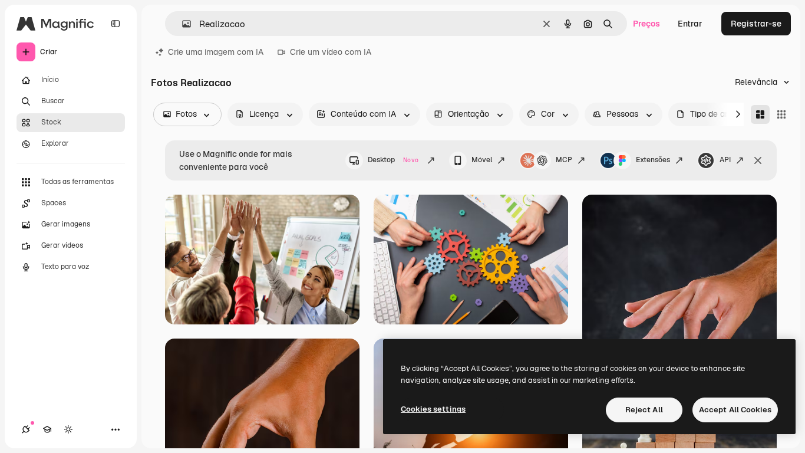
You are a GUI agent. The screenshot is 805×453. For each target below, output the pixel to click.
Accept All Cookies (735, 410)
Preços (646, 23)
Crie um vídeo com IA (330, 52)
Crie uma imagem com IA (215, 52)
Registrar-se (756, 23)
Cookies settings (433, 409)
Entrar (690, 23)
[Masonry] (760, 114)
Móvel (481, 160)
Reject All (644, 410)
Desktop (393, 160)
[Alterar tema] (68, 429)
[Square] (781, 114)
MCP (564, 160)
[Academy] (47, 429)
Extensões (653, 160)
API (725, 160)
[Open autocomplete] (182, 23)
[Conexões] (26, 429)
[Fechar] (758, 160)
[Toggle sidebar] (115, 23)
